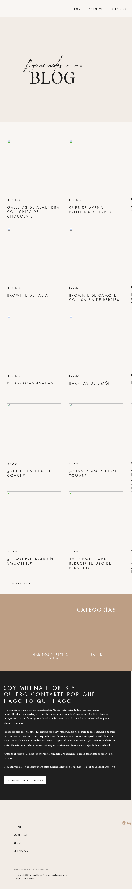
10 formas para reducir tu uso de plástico (90, 563)
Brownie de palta (27, 295)
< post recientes (20, 583)
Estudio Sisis (28, 878)
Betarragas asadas (30, 383)
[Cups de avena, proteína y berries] (96, 166)
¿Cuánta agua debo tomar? (93, 473)
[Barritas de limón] (96, 342)
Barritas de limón (90, 383)
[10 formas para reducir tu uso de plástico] (96, 518)
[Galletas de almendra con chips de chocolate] (34, 166)
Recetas (14, 200)
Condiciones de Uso (39, 870)
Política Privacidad (22, 870)
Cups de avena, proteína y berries (91, 209)
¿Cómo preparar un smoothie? (30, 561)
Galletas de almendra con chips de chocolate (33, 212)
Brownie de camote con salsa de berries (94, 297)
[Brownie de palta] (34, 254)
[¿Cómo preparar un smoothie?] (34, 518)
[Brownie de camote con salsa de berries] (96, 254)
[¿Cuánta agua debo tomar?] (96, 430)
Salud (12, 463)
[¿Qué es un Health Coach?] (34, 430)
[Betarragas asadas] (34, 342)
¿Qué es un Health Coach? (29, 473)
